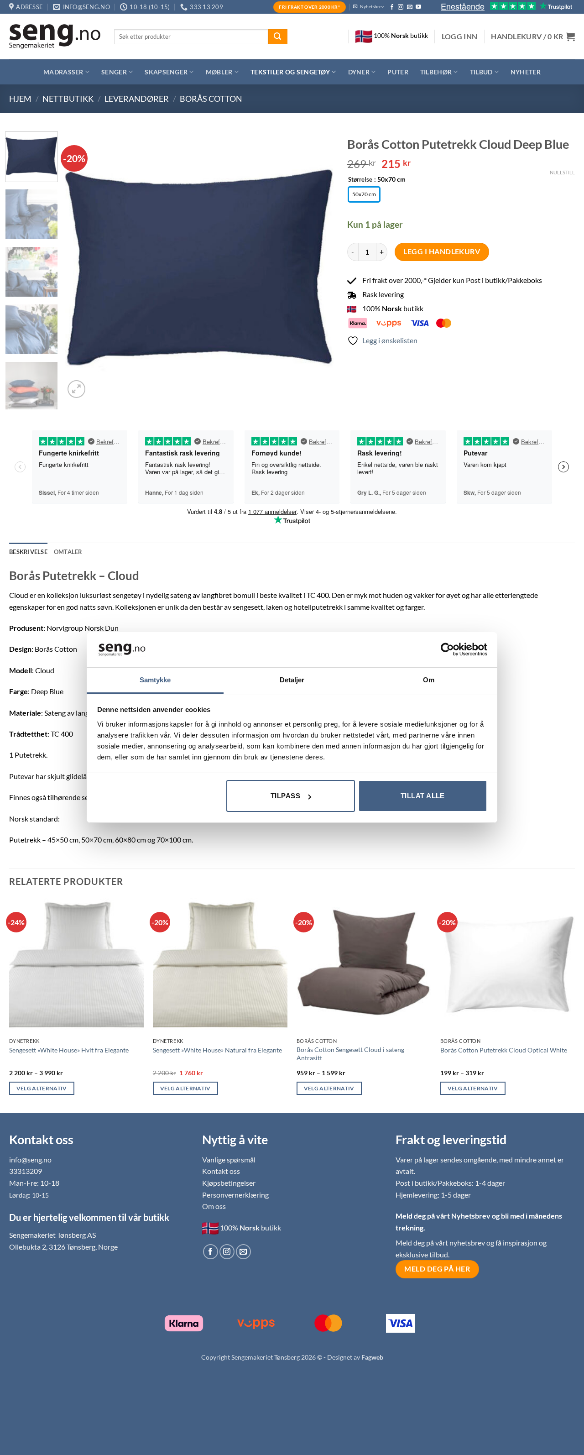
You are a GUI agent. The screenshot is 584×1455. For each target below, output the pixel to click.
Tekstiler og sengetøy (290, 72)
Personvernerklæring (235, 1194)
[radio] (364, 194)
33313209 (25, 1171)
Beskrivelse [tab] (28, 551)
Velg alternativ (41, 1088)
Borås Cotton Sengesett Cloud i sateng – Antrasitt (353, 1054)
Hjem (20, 99)
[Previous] (81, 266)
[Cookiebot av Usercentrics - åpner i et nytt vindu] (447, 649)
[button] (460, 36)
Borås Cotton (211, 99)
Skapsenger (166, 72)
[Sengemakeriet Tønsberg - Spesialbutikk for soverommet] (54, 36)
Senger (114, 72)
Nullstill (562, 172)
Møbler (219, 72)
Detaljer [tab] (292, 680)
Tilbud (481, 72)
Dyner (359, 72)
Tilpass (285, 796)
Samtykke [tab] (155, 680)
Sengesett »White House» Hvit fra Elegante (69, 1050)
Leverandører (136, 99)
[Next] (316, 266)
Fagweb (372, 1357)
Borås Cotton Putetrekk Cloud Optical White (503, 1050)
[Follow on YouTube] (418, 7)
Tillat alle (423, 796)
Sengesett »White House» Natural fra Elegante (217, 1050)
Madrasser (63, 72)
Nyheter (526, 72)
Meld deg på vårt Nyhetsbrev (444, 1215)
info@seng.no (30, 1159)
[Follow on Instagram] (400, 7)
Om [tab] (428, 680)
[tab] (68, 552)
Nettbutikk (68, 99)
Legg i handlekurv (441, 251)
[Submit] (277, 37)
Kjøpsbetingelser (229, 1182)
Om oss (214, 1206)
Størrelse (360, 180)
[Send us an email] (409, 7)
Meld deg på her (437, 1269)
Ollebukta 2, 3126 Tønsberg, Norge (63, 1246)
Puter (397, 72)
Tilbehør (436, 72)
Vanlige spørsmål (229, 1159)
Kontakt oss (221, 1171)
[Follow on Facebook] (392, 7)
